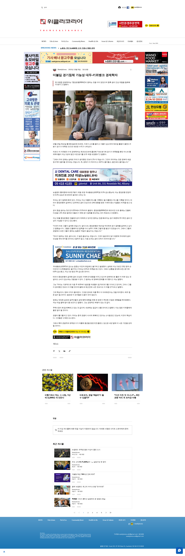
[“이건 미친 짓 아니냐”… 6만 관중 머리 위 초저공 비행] (127, 382)
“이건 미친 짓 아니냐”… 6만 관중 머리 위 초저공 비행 (126, 396)
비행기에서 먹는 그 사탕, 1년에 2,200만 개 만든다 (58, 396)
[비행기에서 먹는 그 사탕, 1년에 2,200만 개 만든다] (57, 382)
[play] (163, 101)
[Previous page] (79, 511)
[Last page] (110, 511)
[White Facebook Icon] (129, 522)
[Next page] (106, 511)
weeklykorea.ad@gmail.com (135, 535)
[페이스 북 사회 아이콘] (128, 7)
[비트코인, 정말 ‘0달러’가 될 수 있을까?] (92, 382)
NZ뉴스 (55, 343)
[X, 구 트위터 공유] (59, 351)
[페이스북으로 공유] (54, 351)
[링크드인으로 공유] (64, 351)
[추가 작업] (131, 69)
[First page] (74, 511)
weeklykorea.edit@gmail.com (128, 533)
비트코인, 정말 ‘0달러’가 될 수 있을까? (92, 396)
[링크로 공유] (70, 351)
